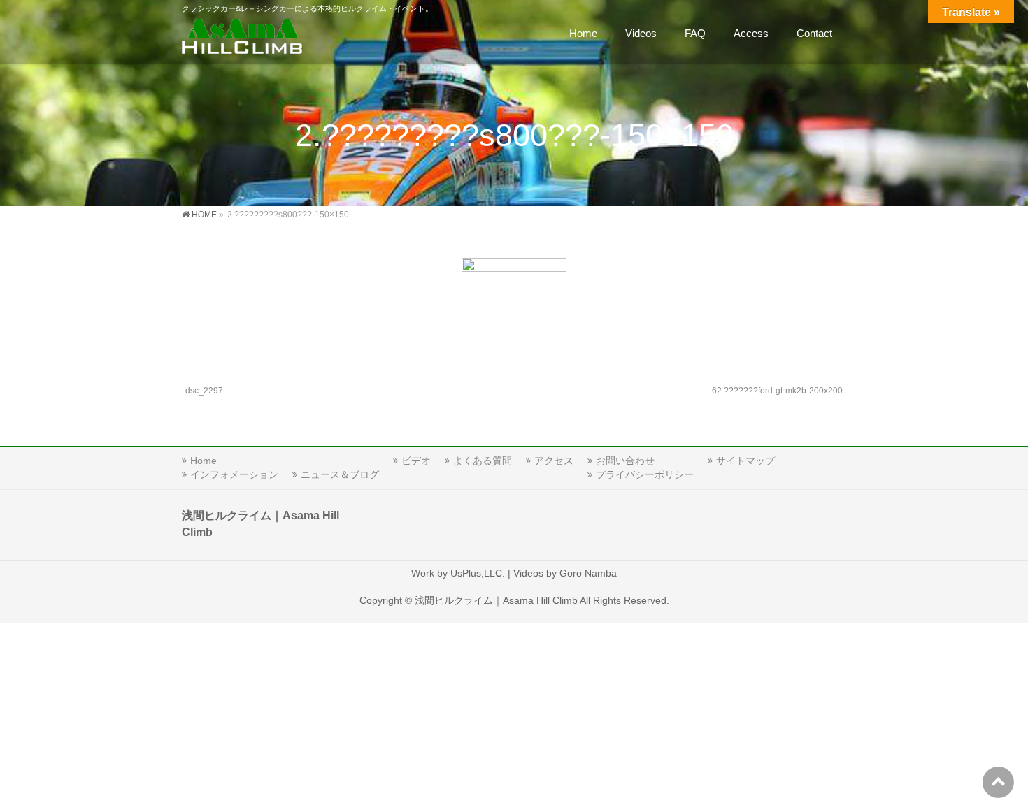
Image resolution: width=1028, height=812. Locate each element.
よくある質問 (482, 460)
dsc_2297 (204, 391)
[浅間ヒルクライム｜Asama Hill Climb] (243, 38)
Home (203, 460)
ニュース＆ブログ (340, 474)
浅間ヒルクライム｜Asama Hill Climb (496, 600)
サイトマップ (745, 460)
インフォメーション (234, 474)
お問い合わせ (625, 460)
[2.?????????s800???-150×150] (514, 310)
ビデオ (416, 460)
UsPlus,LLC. (477, 573)
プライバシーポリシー (645, 474)
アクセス (553, 460)
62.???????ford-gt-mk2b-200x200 (777, 391)
